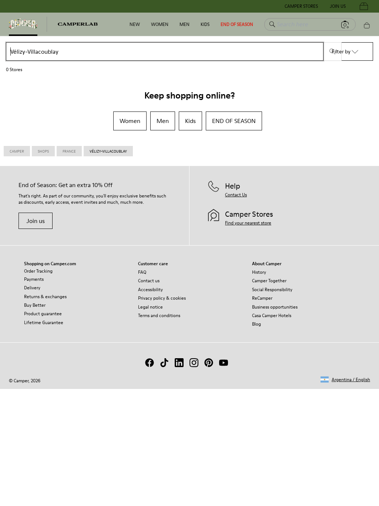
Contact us (149, 280)
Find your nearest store (248, 223)
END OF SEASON (237, 24)
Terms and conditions (159, 315)
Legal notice (150, 307)
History (259, 272)
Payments (34, 279)
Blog (256, 324)
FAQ (142, 272)
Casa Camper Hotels (271, 315)
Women (159, 24)
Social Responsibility (272, 289)
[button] (345, 379)
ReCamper (262, 298)
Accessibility (150, 289)
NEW (135, 24)
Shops (43, 151)
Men (185, 24)
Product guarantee (43, 313)
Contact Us (236, 195)
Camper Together (269, 280)
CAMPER (17, 151)
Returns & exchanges (45, 296)
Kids (205, 24)
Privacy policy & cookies (162, 298)
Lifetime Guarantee (43, 322)
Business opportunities (275, 307)
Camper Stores (301, 6)
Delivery (32, 287)
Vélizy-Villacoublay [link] (108, 151)
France (69, 151)
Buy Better (35, 305)
